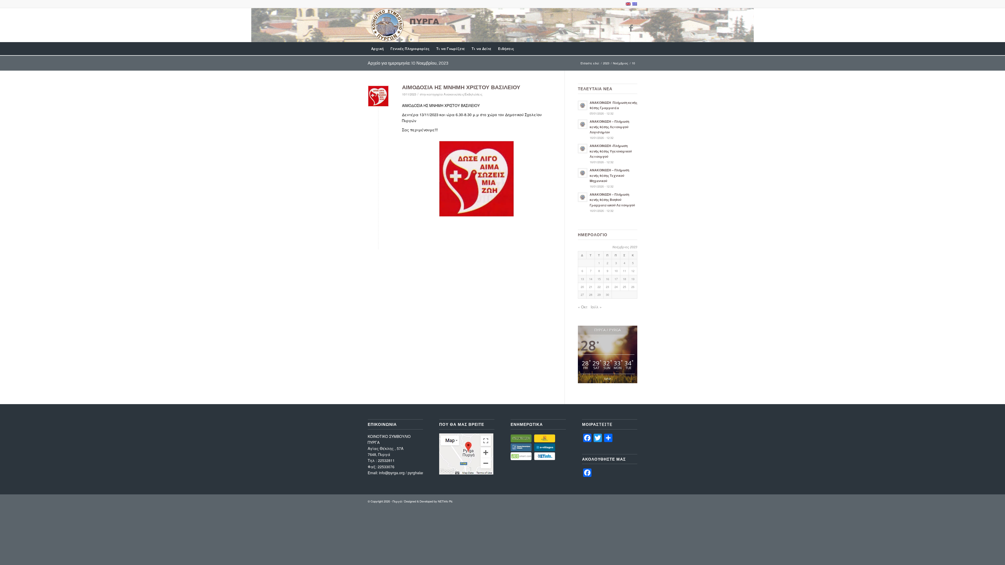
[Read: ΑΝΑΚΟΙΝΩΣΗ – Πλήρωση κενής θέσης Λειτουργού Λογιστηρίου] (582, 124)
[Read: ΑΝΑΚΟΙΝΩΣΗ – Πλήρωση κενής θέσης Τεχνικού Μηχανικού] (582, 173)
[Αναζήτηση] (633, 48)
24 (616, 287)
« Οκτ (583, 306)
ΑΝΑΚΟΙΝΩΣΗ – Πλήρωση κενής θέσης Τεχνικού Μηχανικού (609, 175)
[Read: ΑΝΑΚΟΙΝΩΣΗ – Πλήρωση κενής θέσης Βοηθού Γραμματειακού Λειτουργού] (582, 197)
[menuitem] (377, 48)
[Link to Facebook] (630, 27)
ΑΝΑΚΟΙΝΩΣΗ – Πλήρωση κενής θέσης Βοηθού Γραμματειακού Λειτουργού (612, 199)
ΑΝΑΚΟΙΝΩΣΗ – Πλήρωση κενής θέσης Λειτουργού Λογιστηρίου (609, 126)
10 (616, 271)
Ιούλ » (596, 306)
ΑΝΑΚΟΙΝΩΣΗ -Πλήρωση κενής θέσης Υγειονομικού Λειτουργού (611, 151)
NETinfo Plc (445, 501)
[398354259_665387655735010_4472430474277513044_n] (378, 95)
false (607, 379)
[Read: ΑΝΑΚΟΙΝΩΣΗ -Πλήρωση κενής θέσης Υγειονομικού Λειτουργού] (582, 148)
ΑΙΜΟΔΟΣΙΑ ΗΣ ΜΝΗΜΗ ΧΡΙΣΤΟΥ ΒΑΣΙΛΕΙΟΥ (461, 87)
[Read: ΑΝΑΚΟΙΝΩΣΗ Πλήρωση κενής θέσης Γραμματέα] (582, 105)
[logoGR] (404, 25)
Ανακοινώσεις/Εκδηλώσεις (463, 94)
